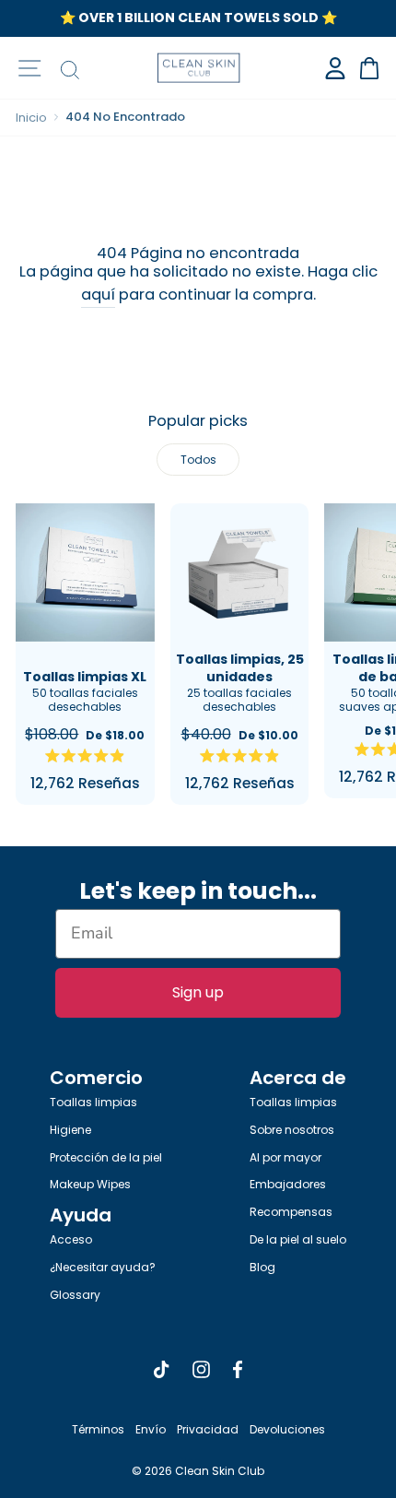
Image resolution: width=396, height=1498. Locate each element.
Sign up (198, 992)
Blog (262, 1267)
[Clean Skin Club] (198, 68)
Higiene (70, 1130)
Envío (150, 1429)
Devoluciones (287, 1429)
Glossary (75, 1295)
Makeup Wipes (90, 1184)
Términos (98, 1429)
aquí (98, 294)
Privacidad (208, 1429)
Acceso (71, 1239)
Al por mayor (285, 1157)
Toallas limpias (93, 1102)
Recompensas (291, 1212)
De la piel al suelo (298, 1239)
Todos (198, 459)
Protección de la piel (106, 1157)
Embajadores (288, 1184)
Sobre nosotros (292, 1130)
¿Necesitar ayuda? (103, 1267)
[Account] (335, 68)
